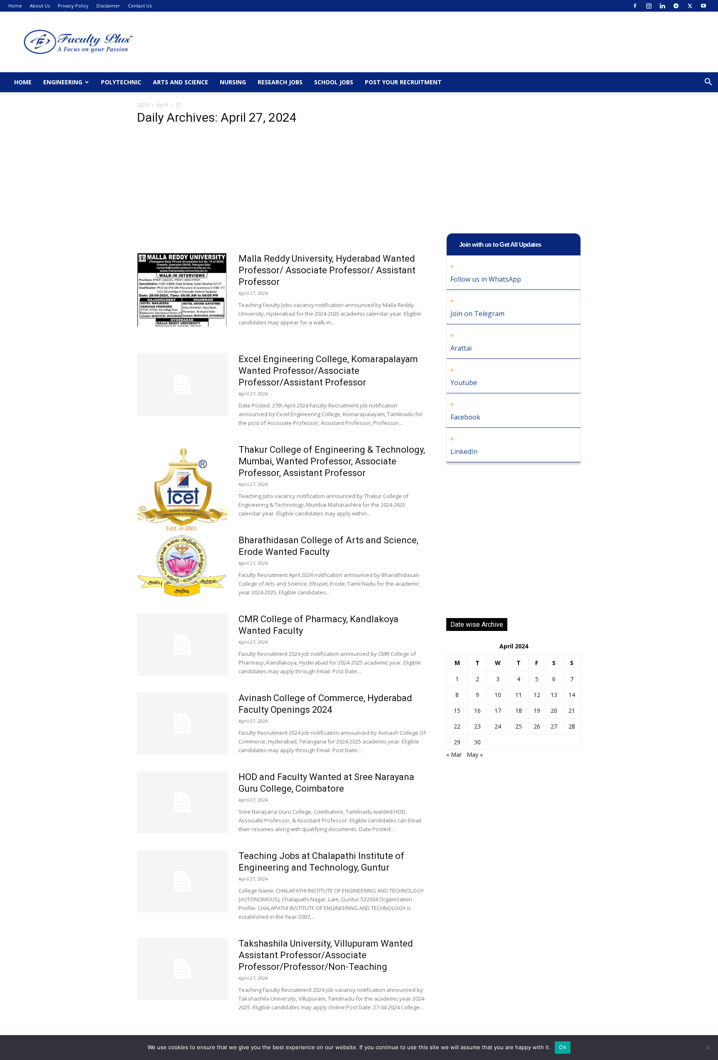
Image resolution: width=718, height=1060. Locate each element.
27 (554, 726)
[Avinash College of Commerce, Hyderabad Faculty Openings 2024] (182, 723)
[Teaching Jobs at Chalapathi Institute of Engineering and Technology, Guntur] (182, 881)
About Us (40, 5)
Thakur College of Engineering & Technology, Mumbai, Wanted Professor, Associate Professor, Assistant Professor (332, 461)
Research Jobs (280, 82)
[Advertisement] (281, 191)
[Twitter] (690, 6)
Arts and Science (180, 82)
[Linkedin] (662, 6)
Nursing (233, 82)
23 (477, 726)
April (162, 104)
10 (497, 695)
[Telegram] (676, 6)
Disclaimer (108, 5)
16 (477, 710)
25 (518, 726)
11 (518, 695)
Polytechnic (121, 82)
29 (457, 742)
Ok (562, 1047)
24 (497, 726)
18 (518, 710)
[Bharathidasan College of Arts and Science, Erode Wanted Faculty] (181, 566)
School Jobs (333, 82)
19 (537, 710)
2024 (143, 104)
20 (554, 710)
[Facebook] (635, 6)
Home (15, 5)
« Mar (454, 754)
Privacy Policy (73, 5)
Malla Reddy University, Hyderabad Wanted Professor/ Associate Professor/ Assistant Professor (327, 270)
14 (571, 695)
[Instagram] (648, 6)
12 (537, 695)
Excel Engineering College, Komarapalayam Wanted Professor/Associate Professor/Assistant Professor (328, 371)
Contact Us (140, 5)
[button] (708, 83)
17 (497, 710)
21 (571, 710)
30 (477, 742)
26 (537, 726)
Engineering (62, 82)
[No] (707, 1047)
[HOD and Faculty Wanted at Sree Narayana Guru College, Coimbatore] (182, 802)
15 (457, 710)
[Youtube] (703, 6)
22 (457, 726)
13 (554, 695)
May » (475, 754)
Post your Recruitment (403, 82)
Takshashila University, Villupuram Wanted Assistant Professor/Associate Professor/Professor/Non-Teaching (326, 955)
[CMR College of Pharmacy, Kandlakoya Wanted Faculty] (182, 644)
